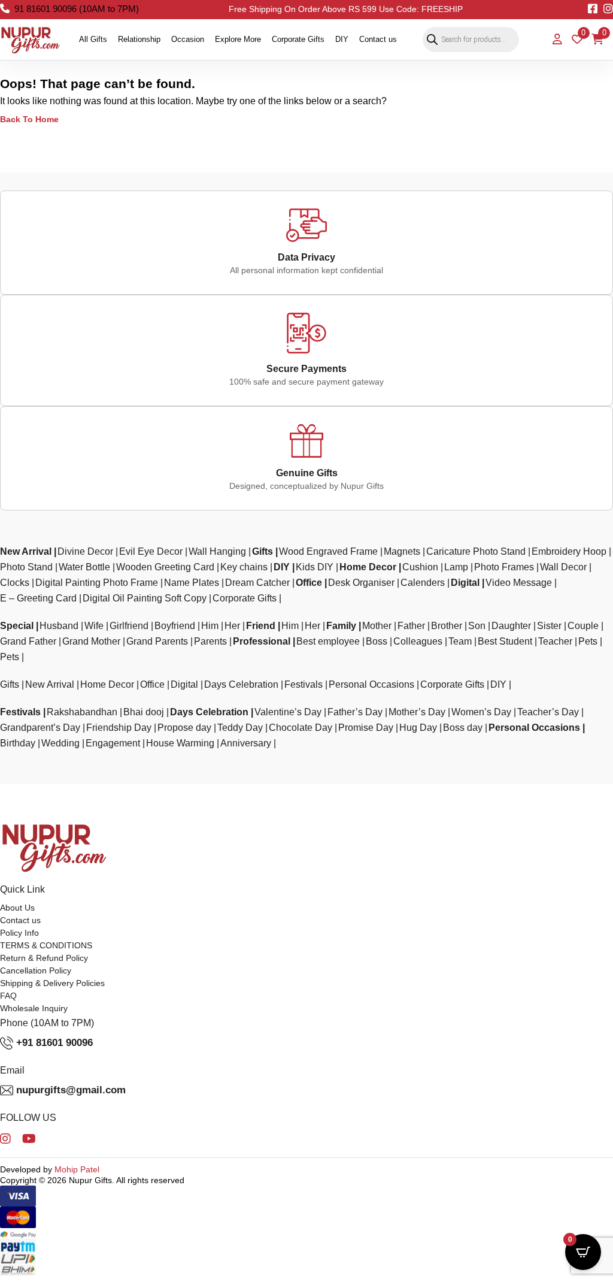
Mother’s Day (417, 712)
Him (210, 626)
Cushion (420, 567)
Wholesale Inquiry (34, 1008)
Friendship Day (118, 727)
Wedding (60, 743)
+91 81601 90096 (54, 1042)
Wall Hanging (217, 551)
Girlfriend (129, 626)
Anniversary (245, 743)
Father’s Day (355, 712)
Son (476, 626)
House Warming (180, 743)
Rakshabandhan (82, 712)
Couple (583, 626)
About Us (17, 907)
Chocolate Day (300, 727)
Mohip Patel (76, 1169)
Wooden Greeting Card (165, 567)
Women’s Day (481, 712)
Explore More (238, 39)
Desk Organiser (361, 582)
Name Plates (191, 582)
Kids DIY (314, 567)
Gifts (262, 551)
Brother (446, 626)
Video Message (518, 582)
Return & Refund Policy (44, 958)
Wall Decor (563, 567)
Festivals (303, 684)
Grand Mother (91, 641)
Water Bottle (84, 567)
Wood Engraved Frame (328, 551)
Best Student (505, 641)
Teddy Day (240, 727)
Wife (94, 626)
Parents (210, 641)
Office (309, 582)
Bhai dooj (143, 712)
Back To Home (29, 119)
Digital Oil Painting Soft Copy (145, 598)
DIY (341, 39)
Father (411, 626)
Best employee (328, 641)
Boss (376, 641)
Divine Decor (85, 551)
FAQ (8, 995)
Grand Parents (157, 641)
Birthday (17, 743)
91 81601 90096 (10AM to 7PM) (76, 9)
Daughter (511, 626)
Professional (261, 641)
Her (232, 626)
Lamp (456, 567)
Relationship (139, 39)
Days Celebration (241, 684)
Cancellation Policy (35, 970)
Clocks (14, 582)
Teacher (555, 641)
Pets (587, 641)
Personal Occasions (371, 684)
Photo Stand (26, 567)
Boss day (462, 727)
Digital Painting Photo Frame (96, 582)
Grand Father (28, 641)
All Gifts (93, 39)
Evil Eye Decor (151, 551)
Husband (59, 626)
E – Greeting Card (38, 598)
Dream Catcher (257, 582)
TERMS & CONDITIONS (46, 945)
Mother (377, 626)
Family (341, 626)
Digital (465, 582)
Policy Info (19, 933)
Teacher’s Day (548, 712)
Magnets (402, 551)
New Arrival (25, 551)
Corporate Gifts (298, 39)
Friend (260, 626)
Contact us (378, 39)
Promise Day (365, 727)
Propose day (184, 727)
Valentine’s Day (287, 712)
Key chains (244, 567)
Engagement (113, 743)
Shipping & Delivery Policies (52, 983)
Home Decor (367, 567)
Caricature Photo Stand (476, 551)
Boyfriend (174, 626)
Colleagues (417, 641)
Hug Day (418, 727)
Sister (549, 626)
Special (17, 626)
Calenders (422, 582)
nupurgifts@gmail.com (71, 1090)
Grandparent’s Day (40, 727)
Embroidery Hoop (569, 551)
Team (460, 641)
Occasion (187, 39)
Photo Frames (504, 567)
